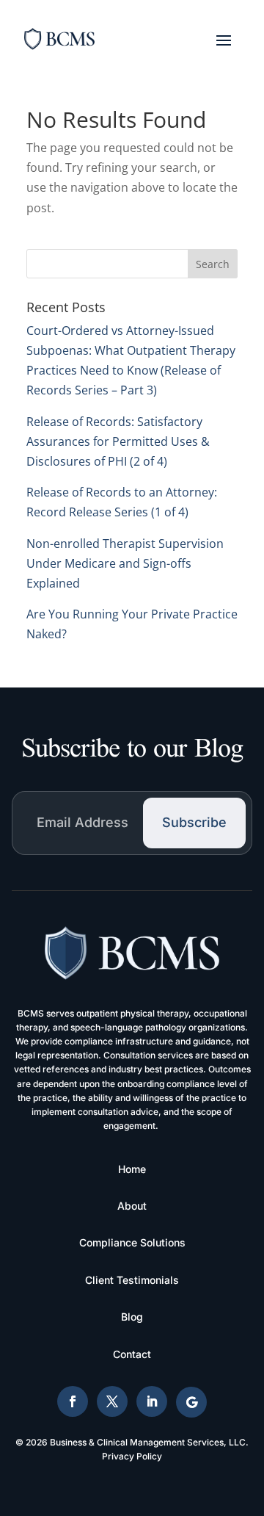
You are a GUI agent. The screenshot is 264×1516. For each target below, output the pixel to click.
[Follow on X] (112, 1401)
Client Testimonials (132, 1280)
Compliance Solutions (132, 1242)
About (132, 1205)
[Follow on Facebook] (72, 1401)
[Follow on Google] (191, 1402)
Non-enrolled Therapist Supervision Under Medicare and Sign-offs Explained (125, 563)
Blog (132, 1316)
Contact (132, 1354)
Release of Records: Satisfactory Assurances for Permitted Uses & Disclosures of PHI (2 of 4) (118, 441)
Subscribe (194, 822)
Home (132, 1169)
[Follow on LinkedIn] (151, 1401)
